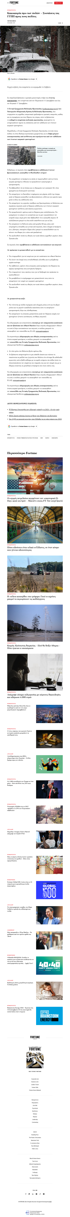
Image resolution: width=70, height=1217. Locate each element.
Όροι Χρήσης (35, 1175)
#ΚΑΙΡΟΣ (47, 438)
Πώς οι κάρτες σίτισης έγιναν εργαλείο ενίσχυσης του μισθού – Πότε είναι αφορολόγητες (20, 859)
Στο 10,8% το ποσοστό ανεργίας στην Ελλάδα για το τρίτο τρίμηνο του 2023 (35, 419)
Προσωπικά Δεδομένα (35, 1178)
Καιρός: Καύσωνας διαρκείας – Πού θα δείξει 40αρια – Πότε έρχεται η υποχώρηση (33, 647)
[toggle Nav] (8, 3)
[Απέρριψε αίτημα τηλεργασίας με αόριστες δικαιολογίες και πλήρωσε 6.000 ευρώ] (35, 672)
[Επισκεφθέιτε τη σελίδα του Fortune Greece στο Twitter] (29, 1194)
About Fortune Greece (35, 1158)
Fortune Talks (35, 1087)
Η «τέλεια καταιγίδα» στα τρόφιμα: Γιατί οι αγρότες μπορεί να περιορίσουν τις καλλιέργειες (31, 598)
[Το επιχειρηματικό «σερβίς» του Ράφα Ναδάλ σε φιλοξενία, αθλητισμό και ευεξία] (49, 915)
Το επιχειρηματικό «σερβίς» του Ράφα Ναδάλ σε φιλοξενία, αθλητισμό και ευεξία (19, 909)
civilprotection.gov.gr (50, 109)
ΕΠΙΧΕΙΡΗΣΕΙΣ (11, 879)
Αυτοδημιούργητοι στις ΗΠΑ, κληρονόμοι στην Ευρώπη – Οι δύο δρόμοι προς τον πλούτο (19, 758)
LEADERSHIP (10, 930)
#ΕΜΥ (41, 438)
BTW (50, 1201)
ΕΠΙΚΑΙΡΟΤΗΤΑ (11, 10)
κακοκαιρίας (12, 101)
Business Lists (35, 1081)
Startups (35, 1114)
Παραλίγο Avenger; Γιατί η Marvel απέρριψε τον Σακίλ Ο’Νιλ (18, 833)
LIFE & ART (10, 754)
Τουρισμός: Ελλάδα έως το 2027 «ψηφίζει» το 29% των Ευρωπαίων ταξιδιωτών (18, 808)
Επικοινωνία (35, 1167)
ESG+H (35, 1132)
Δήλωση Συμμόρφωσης (35, 1164)
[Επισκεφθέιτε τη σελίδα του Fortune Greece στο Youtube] (36, 1194)
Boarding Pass (35, 1134)
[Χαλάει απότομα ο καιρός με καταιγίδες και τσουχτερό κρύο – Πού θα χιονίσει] (21, 155)
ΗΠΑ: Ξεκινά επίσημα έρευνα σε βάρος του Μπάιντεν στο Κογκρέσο (33, 416)
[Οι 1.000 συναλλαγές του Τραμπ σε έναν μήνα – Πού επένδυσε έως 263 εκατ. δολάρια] (49, 789)
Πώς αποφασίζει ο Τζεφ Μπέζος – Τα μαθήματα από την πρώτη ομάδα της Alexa (19, 934)
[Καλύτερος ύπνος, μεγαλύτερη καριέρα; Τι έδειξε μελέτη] (49, 991)
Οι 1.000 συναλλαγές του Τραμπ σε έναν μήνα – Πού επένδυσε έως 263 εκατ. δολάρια (20, 783)
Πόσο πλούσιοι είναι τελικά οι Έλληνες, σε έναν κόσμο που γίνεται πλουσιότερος (33, 548)
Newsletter (35, 1169)
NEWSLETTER (58, 3)
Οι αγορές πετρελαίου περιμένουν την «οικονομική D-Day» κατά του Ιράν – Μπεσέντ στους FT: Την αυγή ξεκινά (35, 499)
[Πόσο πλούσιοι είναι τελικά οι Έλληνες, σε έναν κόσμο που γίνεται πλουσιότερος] (35, 524)
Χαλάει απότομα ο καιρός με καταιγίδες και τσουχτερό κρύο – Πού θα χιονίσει (47, 150)
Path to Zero (35, 1148)
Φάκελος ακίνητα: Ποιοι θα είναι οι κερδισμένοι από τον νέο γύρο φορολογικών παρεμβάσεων (18, 708)
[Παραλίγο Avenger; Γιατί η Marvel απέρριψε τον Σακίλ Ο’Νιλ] (49, 840)
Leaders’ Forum (35, 1084)
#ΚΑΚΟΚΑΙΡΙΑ (55, 438)
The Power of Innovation (35, 1137)
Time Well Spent (35, 1146)
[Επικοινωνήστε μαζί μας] (43, 1194)
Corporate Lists (35, 1079)
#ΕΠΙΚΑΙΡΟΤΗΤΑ (11, 438)
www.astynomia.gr (42, 331)
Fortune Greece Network (35, 1090)
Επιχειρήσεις (35, 1102)
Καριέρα (35, 1116)
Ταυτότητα (35, 1161)
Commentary (35, 1122)
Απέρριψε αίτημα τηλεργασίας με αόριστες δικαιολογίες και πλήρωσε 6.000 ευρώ (34, 696)
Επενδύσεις (35, 1111)
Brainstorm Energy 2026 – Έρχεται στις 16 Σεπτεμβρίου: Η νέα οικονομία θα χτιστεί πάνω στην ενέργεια (20, 1010)
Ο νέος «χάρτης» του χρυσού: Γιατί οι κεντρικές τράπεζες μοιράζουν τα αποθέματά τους (19, 733)
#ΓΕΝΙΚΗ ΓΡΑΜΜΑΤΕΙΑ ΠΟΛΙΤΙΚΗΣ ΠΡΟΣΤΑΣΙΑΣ (27, 438)
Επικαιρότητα (35, 1100)
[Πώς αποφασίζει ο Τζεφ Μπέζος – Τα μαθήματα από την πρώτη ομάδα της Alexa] (49, 940)
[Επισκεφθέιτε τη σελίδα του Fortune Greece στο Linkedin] (32, 1194)
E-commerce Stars (35, 1143)
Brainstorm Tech (35, 1140)
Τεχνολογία (35, 1108)
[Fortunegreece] (14, 4)
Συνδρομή (35, 1172)
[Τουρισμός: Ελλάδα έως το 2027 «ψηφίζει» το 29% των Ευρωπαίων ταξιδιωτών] (49, 814)
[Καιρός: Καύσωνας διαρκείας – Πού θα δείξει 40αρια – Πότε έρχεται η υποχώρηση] (35, 623)
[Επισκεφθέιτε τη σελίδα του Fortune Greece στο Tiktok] (40, 1194)
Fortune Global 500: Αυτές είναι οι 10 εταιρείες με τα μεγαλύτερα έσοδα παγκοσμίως (19, 884)
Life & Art (35, 1105)
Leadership (35, 1119)
